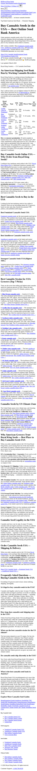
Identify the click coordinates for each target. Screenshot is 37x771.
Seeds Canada (19, 706)
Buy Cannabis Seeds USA (12, 717)
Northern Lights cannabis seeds (12, 318)
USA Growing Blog (11, 735)
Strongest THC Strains (11, 747)
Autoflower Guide (19, 14)
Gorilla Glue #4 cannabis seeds (14, 221)
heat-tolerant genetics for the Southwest (21, 497)
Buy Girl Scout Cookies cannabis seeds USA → (18, 387)
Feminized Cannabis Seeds (13, 742)
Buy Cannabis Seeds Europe (13, 720)
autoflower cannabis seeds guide (20, 253)
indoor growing (7, 366)
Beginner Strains (16, 702)
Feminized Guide (9, 14)
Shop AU (16, 6)
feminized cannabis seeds (13, 562)
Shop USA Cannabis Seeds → (10, 569)
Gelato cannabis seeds (9, 371)
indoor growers (24, 354)
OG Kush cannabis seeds (10, 360)
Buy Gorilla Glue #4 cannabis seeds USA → (22, 315)
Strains (11, 3)
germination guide (30, 461)
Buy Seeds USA (10, 706)
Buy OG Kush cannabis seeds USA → (22, 367)
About (20, 3)
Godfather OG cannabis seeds (23, 270)
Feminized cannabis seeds (8, 216)
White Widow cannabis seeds (25, 420)
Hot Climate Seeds (12, 707)
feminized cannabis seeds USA (12, 502)
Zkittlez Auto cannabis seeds (11, 348)
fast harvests (9, 355)
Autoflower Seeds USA (11, 56)
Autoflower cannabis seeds (9, 239)
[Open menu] (20, 5)
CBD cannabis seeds (19, 179)
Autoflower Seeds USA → (10, 571)
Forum (24, 3)
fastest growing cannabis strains (10, 255)
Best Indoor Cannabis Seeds (13, 757)
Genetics (15, 3)
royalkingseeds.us (24, 92)
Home (2, 700)
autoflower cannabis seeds (25, 423)
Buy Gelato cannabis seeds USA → (22, 378)
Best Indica (16, 704)
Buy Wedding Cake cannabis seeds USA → (18, 334)
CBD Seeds (7, 702)
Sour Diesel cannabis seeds (11, 391)
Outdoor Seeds (8, 704)
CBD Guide (8, 16)
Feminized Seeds (9, 700)
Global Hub (8, 722)
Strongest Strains (26, 702)
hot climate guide (22, 417)
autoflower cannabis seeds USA (14, 47)
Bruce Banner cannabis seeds (14, 268)
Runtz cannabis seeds (9, 338)
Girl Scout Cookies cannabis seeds (17, 229)
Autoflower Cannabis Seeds (13, 744)
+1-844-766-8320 (17, 768)
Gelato (15, 386)
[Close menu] (5, 8)
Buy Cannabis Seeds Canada (13, 718)
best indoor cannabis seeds (14, 430)
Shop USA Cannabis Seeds (9, 54)
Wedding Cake (24, 386)
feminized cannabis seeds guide (23, 232)
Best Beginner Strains (11, 749)
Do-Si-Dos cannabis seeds (13, 271)
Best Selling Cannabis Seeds (13, 733)
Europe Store (5, 3)
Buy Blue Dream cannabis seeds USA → (16, 304)
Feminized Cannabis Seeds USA (14, 729)
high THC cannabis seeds (12, 275)
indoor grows (7, 376)
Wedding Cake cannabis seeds (12, 328)
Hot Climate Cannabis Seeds (13, 760)
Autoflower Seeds (20, 700)
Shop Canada (11, 10)
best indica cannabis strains (23, 273)
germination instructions (16, 186)
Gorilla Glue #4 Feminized (4, 110)
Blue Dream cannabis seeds (24, 223)
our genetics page (13, 86)
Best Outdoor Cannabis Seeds (13, 758)
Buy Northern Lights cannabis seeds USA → (19, 325)
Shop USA (4, 6)
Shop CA (10, 6)
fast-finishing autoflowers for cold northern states (17, 499)
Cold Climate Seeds (23, 707)
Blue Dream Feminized (4, 115)
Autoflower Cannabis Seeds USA (15, 731)
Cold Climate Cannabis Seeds (13, 762)
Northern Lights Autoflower (4, 127)
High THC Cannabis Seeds (13, 746)
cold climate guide (26, 425)
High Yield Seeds (25, 704)
